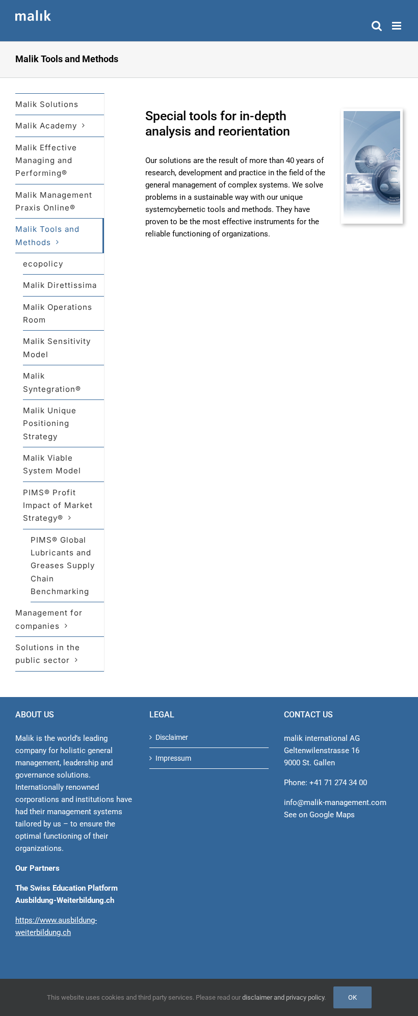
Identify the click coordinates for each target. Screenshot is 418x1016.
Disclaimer (171, 737)
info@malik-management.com (335, 802)
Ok (352, 997)
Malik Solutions (47, 104)
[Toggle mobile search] (377, 25)
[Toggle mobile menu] (397, 25)
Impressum (173, 758)
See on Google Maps (319, 814)
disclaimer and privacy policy (283, 997)
